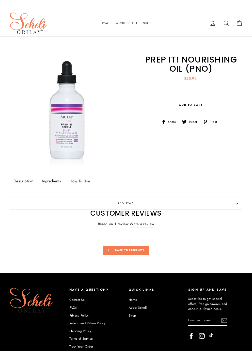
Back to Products (129, 250)
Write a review (142, 224)
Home (105, 23)
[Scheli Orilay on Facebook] (191, 336)
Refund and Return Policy (87, 323)
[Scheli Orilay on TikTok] (212, 336)
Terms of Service (81, 338)
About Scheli (126, 23)
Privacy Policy (79, 315)
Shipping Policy (80, 331)
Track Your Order (81, 346)
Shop (147, 23)
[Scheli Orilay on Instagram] (202, 336)
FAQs (73, 307)
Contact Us (77, 299)
